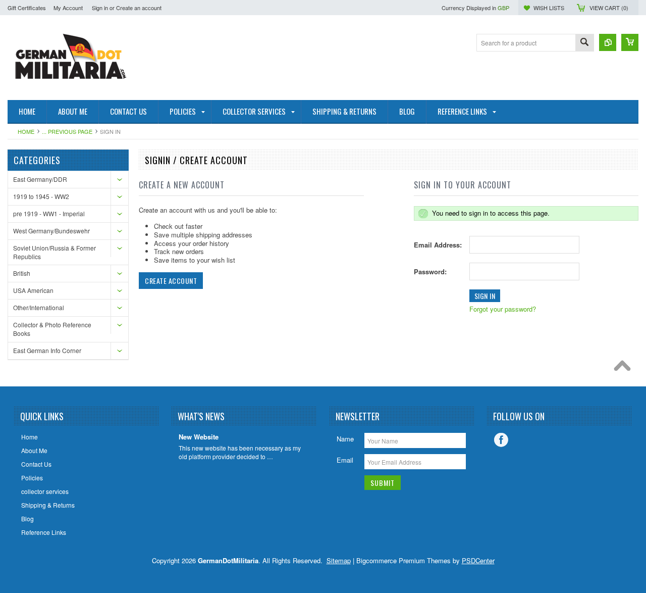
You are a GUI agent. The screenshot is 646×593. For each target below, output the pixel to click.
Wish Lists (548, 8)
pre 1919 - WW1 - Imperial (49, 213)
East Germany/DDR (40, 179)
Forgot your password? (502, 309)
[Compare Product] (607, 42)
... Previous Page (67, 131)
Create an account (139, 8)
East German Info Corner (47, 350)
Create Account (171, 280)
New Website (199, 437)
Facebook (501, 440)
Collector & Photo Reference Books (52, 328)
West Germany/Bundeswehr (51, 230)
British (21, 273)
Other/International (38, 307)
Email (345, 460)
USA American (33, 290)
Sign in (100, 8)
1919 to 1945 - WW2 (41, 196)
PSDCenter (478, 560)
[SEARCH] (584, 43)
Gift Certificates (27, 8)
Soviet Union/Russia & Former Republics (54, 252)
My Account (68, 8)
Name (345, 438)
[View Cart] (629, 42)
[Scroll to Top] (625, 368)
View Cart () (608, 8)
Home (26, 131)
